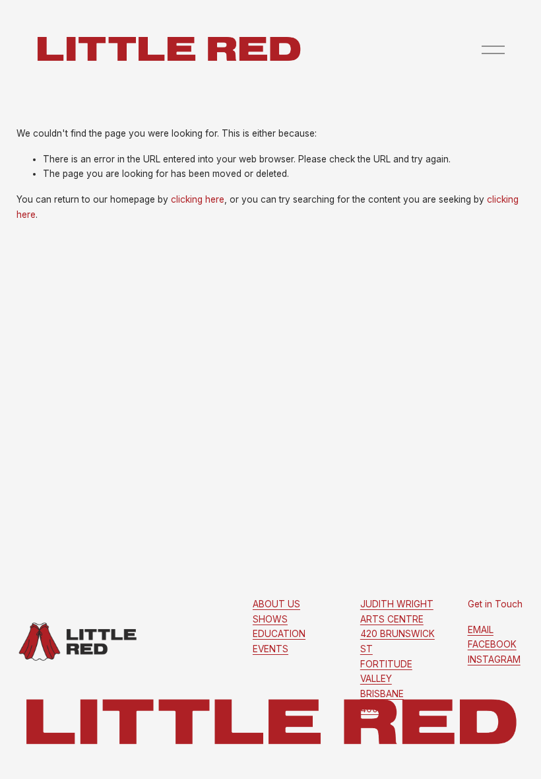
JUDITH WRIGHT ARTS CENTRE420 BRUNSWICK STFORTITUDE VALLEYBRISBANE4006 (397, 656)
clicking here (197, 199)
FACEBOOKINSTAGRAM (494, 645)
